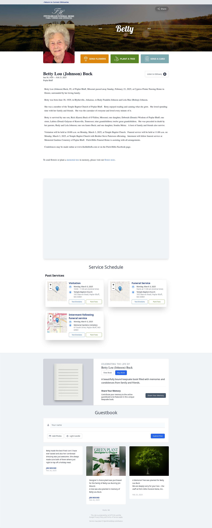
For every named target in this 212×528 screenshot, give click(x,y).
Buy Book (121, 372)
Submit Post (158, 436)
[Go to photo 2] (106, 474)
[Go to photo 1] (105, 474)
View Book (107, 372)
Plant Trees (94, 302)
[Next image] (123, 461)
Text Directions (77, 302)
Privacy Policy (99, 517)
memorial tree (73, 159)
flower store (110, 159)
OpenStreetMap (108, 521)
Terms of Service (112, 517)
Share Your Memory (156, 395)
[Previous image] (88, 461)
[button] (57, 288)
